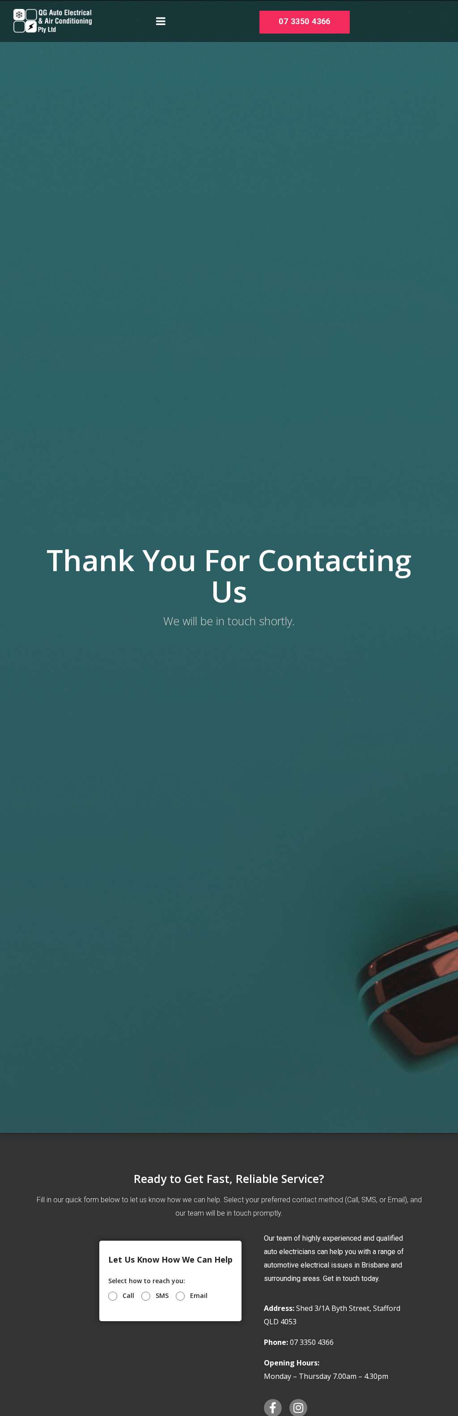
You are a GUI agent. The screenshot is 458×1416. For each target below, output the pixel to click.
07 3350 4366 (304, 21)
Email (199, 1296)
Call (128, 1296)
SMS (162, 1296)
